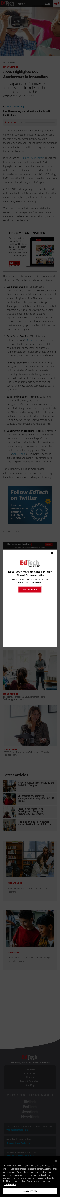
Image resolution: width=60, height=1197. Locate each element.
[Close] (56, 1161)
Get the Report (30, 589)
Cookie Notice (10, 1184)
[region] (30, 1176)
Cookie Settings (30, 1191)
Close (52, 553)
